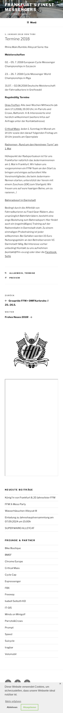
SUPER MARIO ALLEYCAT (19, 528)
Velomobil (10, 654)
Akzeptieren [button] (29, 707)
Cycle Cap (10, 574)
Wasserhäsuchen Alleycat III (21, 510)
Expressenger (13, 581)
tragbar (9, 647)
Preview (14, 278)
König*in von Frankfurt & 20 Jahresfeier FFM (30, 497)
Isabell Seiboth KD (15, 601)
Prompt (9, 627)
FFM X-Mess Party (15, 504)
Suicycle (10, 640)
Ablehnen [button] (12, 707)
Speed (8, 634)
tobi (33, 34)
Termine (30, 273)
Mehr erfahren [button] (13, 701)
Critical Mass (12, 128)
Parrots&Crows (14, 621)
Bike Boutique (13, 548)
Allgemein (16, 273)
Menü (33, 22)
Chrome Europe (14, 561)
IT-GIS (8, 607)
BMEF (8, 554)
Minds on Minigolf (15, 614)
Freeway (10, 594)
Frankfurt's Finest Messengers (29, 7)
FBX (7, 588)
